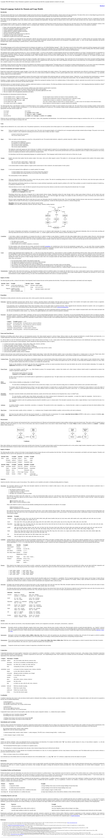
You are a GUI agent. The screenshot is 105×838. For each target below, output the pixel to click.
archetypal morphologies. (62, 307)
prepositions (47, 246)
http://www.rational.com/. (72, 822)
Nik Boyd (102, 5)
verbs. (11, 631)
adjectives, (98, 630)
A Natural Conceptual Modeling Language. (16, 825)
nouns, (102, 630)
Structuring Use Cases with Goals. (17, 834)
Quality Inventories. (75, 815)
